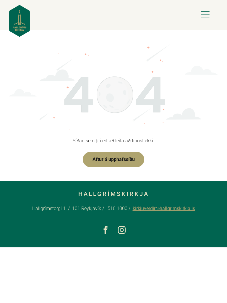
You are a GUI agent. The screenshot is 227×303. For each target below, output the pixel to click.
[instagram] (121, 230)
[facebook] (105, 230)
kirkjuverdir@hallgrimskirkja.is (164, 208)
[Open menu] (205, 14)
